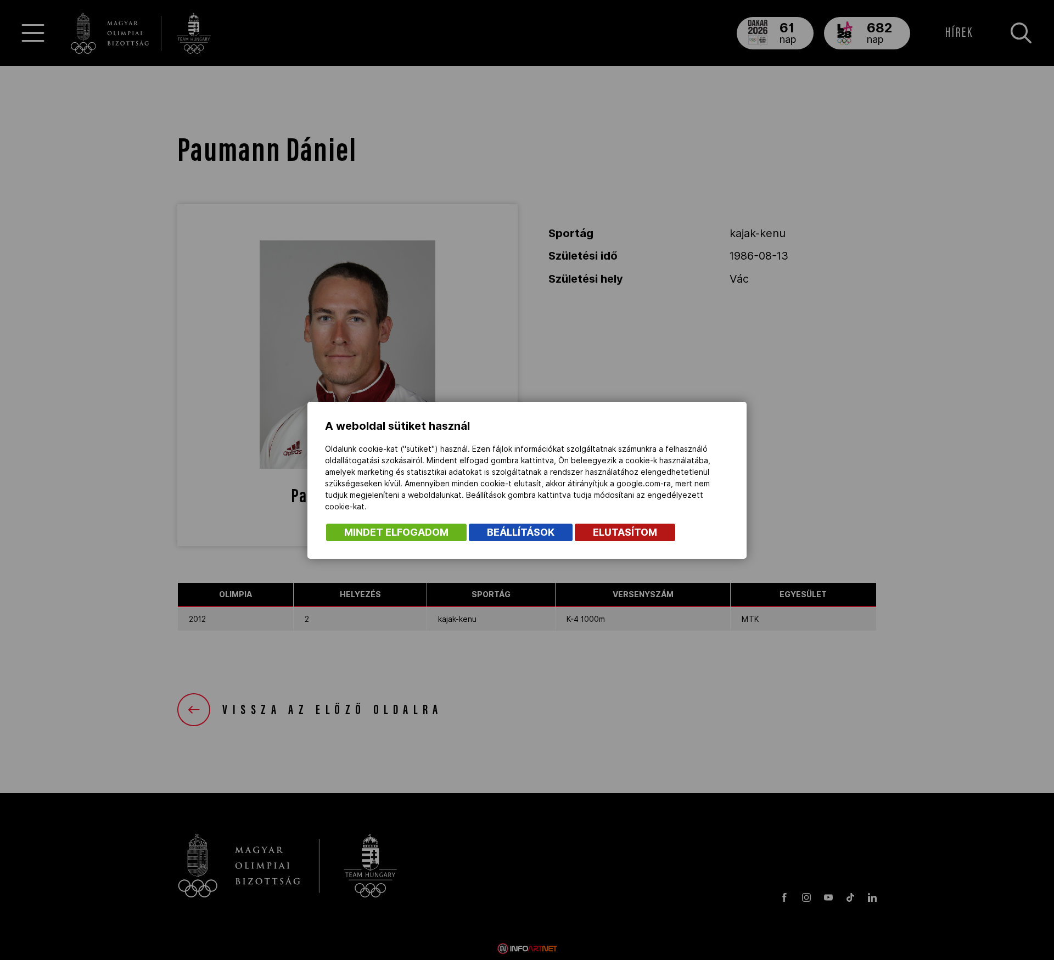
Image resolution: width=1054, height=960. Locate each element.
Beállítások (520, 532)
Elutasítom (625, 532)
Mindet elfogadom (396, 532)
